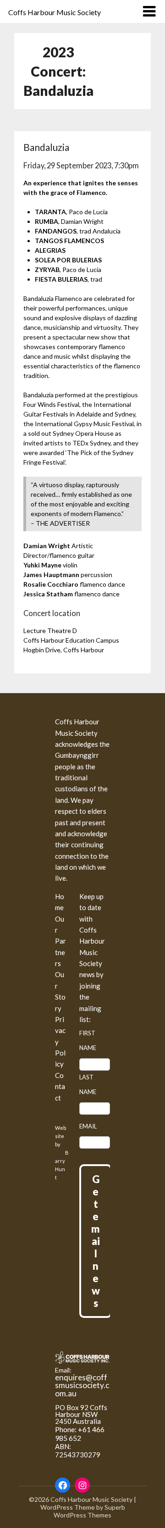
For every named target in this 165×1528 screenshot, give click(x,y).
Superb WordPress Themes (89, 1511)
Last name (87, 1084)
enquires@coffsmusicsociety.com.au (82, 1385)
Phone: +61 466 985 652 (79, 1433)
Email (88, 1126)
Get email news (95, 1241)
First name (87, 1040)
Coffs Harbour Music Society (54, 12)
